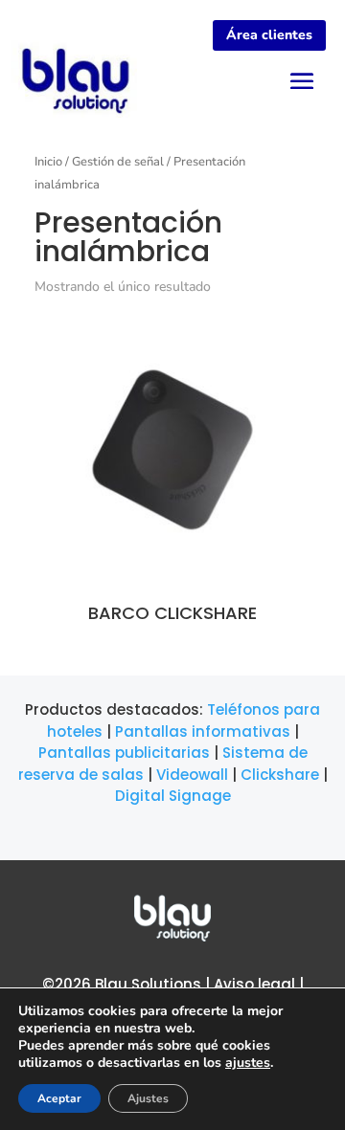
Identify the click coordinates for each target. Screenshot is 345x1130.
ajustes (247, 1063)
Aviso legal (254, 984)
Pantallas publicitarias (124, 752)
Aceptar (59, 1098)
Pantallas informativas (202, 731)
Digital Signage (173, 796)
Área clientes (269, 35)
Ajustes (148, 1098)
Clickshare (280, 774)
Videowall (192, 774)
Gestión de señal (118, 161)
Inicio (48, 161)
